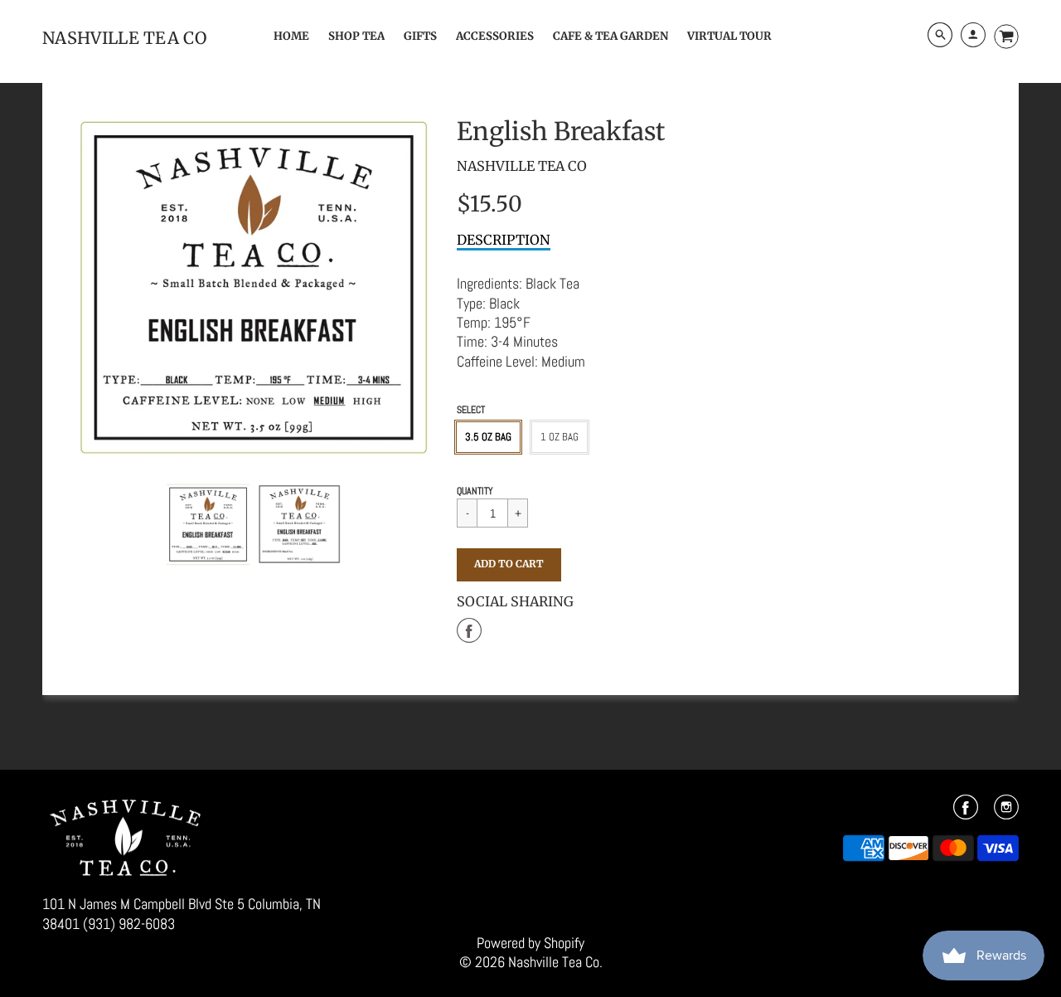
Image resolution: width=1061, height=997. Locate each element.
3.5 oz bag (488, 437)
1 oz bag (559, 437)
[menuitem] (291, 35)
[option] (253, 287)
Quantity (475, 491)
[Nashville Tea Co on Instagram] (1006, 812)
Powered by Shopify (530, 942)
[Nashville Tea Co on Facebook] (965, 812)
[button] (509, 564)
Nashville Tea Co (522, 166)
